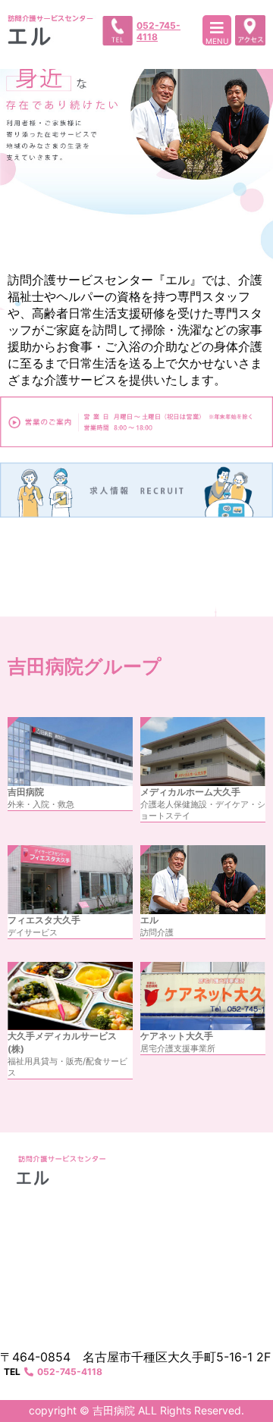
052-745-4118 (158, 31)
